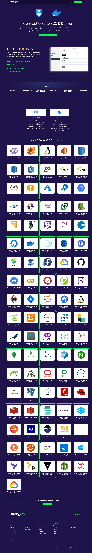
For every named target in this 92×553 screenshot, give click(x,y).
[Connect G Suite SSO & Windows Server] (81, 450)
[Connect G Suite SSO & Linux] (81, 302)
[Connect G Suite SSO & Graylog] (48, 283)
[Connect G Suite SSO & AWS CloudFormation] (64, 469)
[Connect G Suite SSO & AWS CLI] (31, 190)
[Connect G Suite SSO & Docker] (31, 246)
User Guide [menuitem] (27, 527)
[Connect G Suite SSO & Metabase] (64, 339)
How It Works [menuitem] (13, 531)
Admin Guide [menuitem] (27, 529)
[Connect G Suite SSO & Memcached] (31, 339)
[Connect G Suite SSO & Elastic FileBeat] (14, 265)
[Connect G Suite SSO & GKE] (14, 283)
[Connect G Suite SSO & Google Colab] (31, 283)
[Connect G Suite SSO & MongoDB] (14, 357)
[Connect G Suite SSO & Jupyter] (48, 302)
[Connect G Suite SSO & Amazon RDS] (81, 153)
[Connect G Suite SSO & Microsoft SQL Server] (81, 339)
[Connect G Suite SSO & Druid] (48, 246)
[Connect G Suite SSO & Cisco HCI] (48, 209)
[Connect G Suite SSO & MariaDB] (14, 339)
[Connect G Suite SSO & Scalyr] (48, 413)
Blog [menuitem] (40, 525)
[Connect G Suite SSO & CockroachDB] (31, 227)
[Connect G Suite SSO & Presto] (48, 394)
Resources (42, 2)
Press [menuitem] (54, 533)
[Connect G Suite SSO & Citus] (64, 209)
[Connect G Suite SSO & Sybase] (48, 432)
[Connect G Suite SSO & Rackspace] (64, 394)
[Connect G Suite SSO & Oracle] (48, 376)
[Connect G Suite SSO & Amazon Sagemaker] (31, 172)
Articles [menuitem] (40, 527)
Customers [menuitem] (12, 537)
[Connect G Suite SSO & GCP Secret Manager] (14, 487)
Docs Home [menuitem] (27, 525)
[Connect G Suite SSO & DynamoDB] (64, 246)
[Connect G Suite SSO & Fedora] (48, 265)
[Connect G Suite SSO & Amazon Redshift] (14, 172)
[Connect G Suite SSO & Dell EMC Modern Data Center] (81, 227)
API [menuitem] (25, 531)
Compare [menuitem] (12, 539)
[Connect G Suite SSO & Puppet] (31, 469)
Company (49, 2)
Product (24, 2)
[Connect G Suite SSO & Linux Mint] (14, 320)
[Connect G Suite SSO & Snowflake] (81, 413)
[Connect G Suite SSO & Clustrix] (14, 227)
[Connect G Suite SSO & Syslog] (64, 432)
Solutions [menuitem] (12, 529)
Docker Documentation (14, 71)
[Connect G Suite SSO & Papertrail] (81, 376)
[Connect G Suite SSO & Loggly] (48, 320)
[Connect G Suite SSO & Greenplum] (64, 283)
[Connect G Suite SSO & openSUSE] (14, 376)
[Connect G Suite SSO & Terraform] (14, 469)
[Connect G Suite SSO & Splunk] (14, 432)
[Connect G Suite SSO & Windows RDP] (64, 450)
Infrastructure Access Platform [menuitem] (15, 526)
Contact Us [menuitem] (71, 525)
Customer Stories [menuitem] (43, 533)
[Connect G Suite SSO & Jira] (31, 302)
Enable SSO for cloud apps (15, 68)
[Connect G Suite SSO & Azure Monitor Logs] (64, 190)
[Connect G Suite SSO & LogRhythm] (64, 320)
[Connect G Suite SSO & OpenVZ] (31, 376)
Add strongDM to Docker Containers (18, 62)
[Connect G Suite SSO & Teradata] (14, 450)
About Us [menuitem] (55, 525)
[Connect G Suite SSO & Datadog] (48, 227)
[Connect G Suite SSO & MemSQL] (48, 339)
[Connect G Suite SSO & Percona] (14, 394)
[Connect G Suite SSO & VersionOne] (48, 450)
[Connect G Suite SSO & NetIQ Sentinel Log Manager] (64, 357)
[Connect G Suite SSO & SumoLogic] (31, 432)
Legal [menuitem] (54, 531)
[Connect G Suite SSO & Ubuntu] (31, 450)
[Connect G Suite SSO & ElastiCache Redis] (31, 265)
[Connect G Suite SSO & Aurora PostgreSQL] (81, 172)
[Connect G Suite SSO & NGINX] (81, 357)
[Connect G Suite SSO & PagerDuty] (64, 376)
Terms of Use (77, 547)
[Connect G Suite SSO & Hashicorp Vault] (48, 469)
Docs (36, 2)
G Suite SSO (35, 118)
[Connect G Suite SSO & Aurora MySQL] (64, 172)
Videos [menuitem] (40, 529)
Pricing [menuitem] (12, 535)
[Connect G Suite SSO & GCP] (64, 265)
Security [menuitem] (55, 529)
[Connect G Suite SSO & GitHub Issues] (81, 265)
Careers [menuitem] (55, 527)
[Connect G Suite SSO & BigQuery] (81, 190)
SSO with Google (12, 65)
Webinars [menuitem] (41, 531)
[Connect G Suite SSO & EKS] (81, 246)
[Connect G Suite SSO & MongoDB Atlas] (31, 357)
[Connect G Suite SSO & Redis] (14, 413)
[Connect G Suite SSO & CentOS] (31, 209)
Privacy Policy (55, 547)
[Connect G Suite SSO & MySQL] (48, 357)
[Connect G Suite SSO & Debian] (64, 227)
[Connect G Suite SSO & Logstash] (81, 320)
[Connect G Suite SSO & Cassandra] (14, 209)
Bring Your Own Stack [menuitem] (15, 533)
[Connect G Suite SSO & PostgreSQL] (31, 394)
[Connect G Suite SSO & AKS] (14, 153)
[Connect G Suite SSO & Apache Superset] (48, 172)
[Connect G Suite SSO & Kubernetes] (64, 302)
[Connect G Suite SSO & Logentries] (31, 320)
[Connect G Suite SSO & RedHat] (81, 394)
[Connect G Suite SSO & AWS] (14, 190)
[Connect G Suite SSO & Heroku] (81, 283)
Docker (59, 118)
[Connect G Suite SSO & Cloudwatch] (81, 209)
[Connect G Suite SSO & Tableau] (81, 432)
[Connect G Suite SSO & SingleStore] (64, 413)
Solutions (31, 2)
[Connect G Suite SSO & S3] (31, 413)
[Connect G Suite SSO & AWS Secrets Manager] (81, 469)
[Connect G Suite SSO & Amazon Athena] (31, 153)
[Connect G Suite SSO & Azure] (48, 190)
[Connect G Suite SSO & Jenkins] (14, 302)
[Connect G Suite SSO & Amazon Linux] (48, 153)
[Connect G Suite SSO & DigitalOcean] (14, 246)
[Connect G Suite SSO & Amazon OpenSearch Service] (64, 153)
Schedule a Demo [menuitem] (73, 527)
